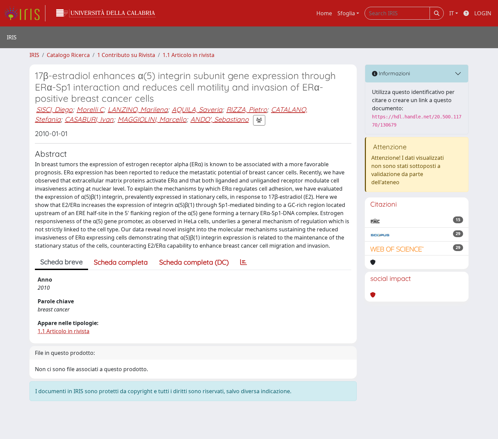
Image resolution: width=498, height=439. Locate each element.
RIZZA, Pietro (246, 109)
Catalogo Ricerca (68, 55)
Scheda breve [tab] (61, 261)
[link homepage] (24, 13)
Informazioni (393, 73)
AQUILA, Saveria (197, 109)
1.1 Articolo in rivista (188, 55)
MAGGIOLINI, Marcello (152, 119)
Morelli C (90, 109)
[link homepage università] (106, 13)
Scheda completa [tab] (121, 262)
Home (324, 13)
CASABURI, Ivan (89, 119)
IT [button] (451, 13)
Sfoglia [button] (346, 13)
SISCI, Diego (54, 109)
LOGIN (482, 13)
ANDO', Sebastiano (219, 119)
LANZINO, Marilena (138, 109)
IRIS (34, 55)
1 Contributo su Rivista (126, 55)
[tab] (243, 262)
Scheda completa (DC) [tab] (194, 262)
